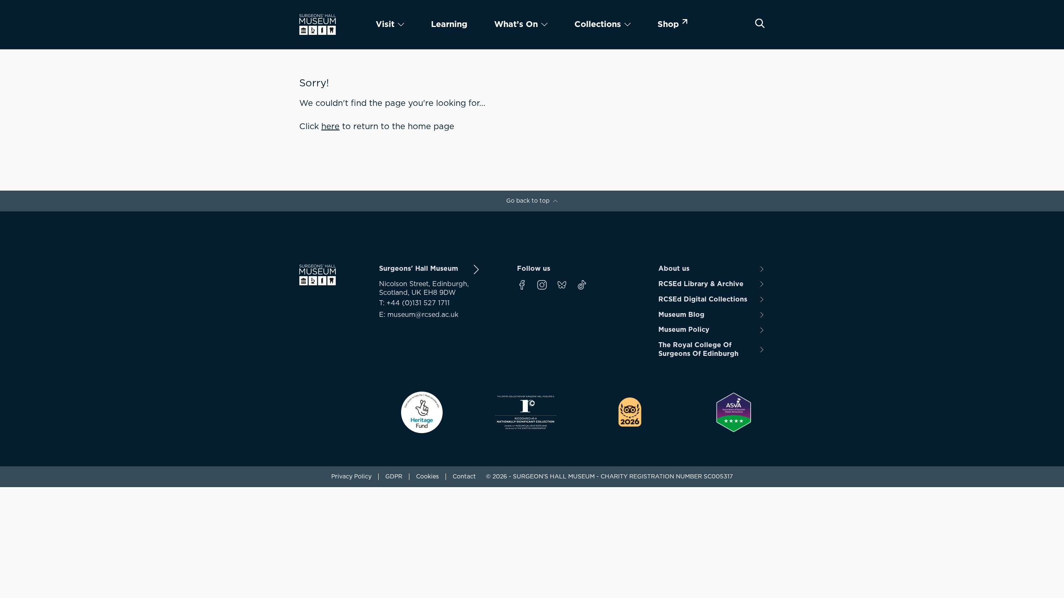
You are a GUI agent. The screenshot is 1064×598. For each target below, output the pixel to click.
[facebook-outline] (522, 285)
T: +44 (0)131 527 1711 (414, 303)
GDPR (393, 477)
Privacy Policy (351, 477)
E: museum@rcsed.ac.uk (418, 314)
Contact (464, 477)
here (330, 127)
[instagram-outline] (542, 285)
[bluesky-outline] (562, 285)
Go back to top (527, 201)
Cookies (427, 477)
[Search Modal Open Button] (760, 23)
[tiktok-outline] (582, 285)
